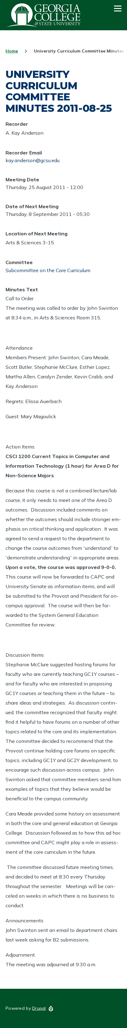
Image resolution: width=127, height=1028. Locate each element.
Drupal (39, 1008)
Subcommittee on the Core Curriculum (48, 270)
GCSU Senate (44, 15)
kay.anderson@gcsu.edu (32, 160)
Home (12, 51)
